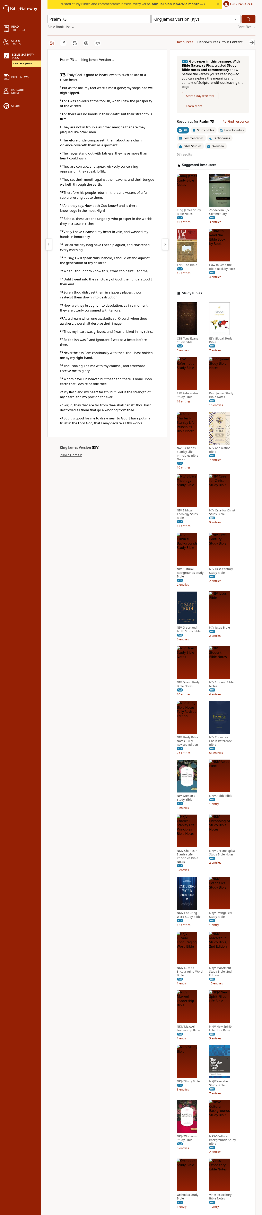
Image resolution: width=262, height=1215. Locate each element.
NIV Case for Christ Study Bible (222, 512)
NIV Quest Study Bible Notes (188, 684)
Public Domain (71, 455)
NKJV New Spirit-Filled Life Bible (220, 1028)
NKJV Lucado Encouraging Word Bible (190, 971)
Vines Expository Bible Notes (220, 1196)
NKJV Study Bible (188, 1081)
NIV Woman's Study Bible (186, 797)
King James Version (75, 447)
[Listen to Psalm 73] (97, 43)
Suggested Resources (199, 165)
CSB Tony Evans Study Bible (187, 340)
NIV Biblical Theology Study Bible (187, 514)
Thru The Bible (187, 265)
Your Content (232, 42)
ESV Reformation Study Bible (188, 395)
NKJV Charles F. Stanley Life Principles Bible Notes (187, 856)
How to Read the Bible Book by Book (222, 267)
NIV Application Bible (219, 450)
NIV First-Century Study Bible (221, 571)
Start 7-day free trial (200, 96)
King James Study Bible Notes (189, 212)
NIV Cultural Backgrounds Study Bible (190, 572)
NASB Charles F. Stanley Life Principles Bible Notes (188, 453)
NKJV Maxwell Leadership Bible (188, 1028)
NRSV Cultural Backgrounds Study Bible (222, 1140)
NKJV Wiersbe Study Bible (218, 1083)
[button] (238, 4)
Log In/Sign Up (242, 4)
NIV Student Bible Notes (221, 684)
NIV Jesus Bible (219, 628)
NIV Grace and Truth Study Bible (189, 629)
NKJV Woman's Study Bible (187, 1138)
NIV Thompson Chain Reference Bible (220, 740)
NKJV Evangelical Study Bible (220, 915)
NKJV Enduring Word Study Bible (189, 915)
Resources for (195, 121)
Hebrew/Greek (208, 42)
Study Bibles (192, 293)
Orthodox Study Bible (187, 1196)
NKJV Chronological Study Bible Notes (222, 852)
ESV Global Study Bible (220, 340)
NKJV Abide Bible (220, 796)
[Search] (248, 19)
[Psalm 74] (165, 244)
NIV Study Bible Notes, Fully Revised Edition (187, 740)
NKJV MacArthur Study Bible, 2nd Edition (220, 971)
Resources (185, 42)
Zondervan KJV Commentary (219, 212)
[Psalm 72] (48, 244)
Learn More (194, 106)
